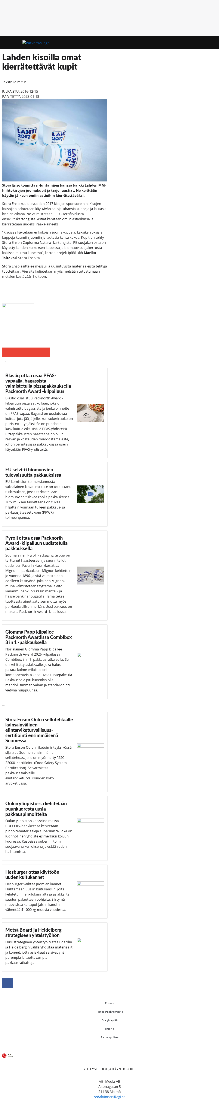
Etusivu (109, 1003)
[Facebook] (7, 983)
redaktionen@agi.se (110, 1096)
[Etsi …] (208, 42)
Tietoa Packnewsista (109, 1011)
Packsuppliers (110, 1037)
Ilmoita (109, 1028)
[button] (201, 42)
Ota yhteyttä (110, 1020)
